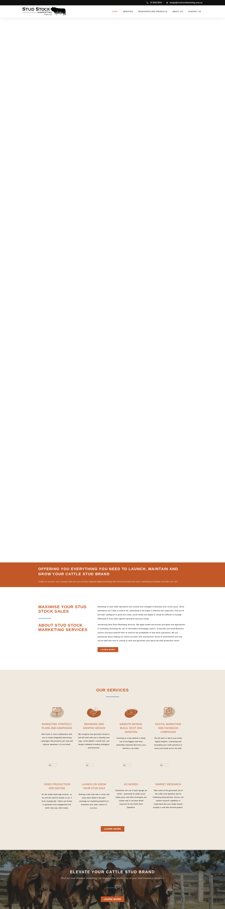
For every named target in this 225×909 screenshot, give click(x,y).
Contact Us (194, 11)
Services (128, 11)
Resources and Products (152, 11)
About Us (178, 11)
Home (115, 11)
